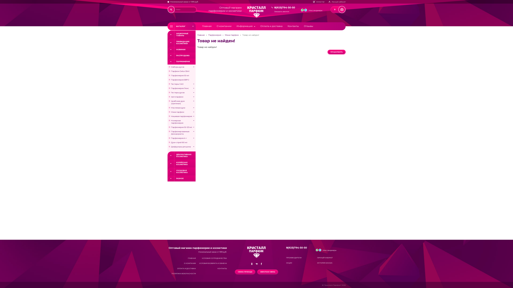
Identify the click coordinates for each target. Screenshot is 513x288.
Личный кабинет (325, 258)
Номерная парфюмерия (177, 121)
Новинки (180, 50)
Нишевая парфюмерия (181, 116)
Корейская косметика (182, 163)
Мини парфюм (177, 112)
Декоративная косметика (183, 155)
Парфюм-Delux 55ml (180, 71)
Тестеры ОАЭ (177, 84)
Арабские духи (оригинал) (178, 102)
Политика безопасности (184, 274)
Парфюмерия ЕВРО (180, 80)
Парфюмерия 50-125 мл (181, 127)
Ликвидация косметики (182, 43)
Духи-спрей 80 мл (179, 142)
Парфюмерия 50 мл (180, 75)
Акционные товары (182, 35)
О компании (224, 26)
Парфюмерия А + (179, 138)
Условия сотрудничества (214, 258)
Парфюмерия (183, 62)
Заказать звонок (281, 12)
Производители (294, 258)
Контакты (293, 26)
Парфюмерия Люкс (180, 88)
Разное (180, 178)
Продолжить (336, 52)
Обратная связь (267, 272)
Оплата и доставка (271, 26)
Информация (245, 26)
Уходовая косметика (182, 171)
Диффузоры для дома (181, 147)
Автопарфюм (177, 97)
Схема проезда (245, 272)
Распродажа (183, 56)
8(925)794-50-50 (284, 7)
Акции (289, 263)
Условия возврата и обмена (213, 263)
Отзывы (308, 26)
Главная (207, 26)
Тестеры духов (177, 92)
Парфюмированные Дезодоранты (180, 132)
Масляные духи (178, 108)
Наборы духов (177, 67)
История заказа (324, 263)
